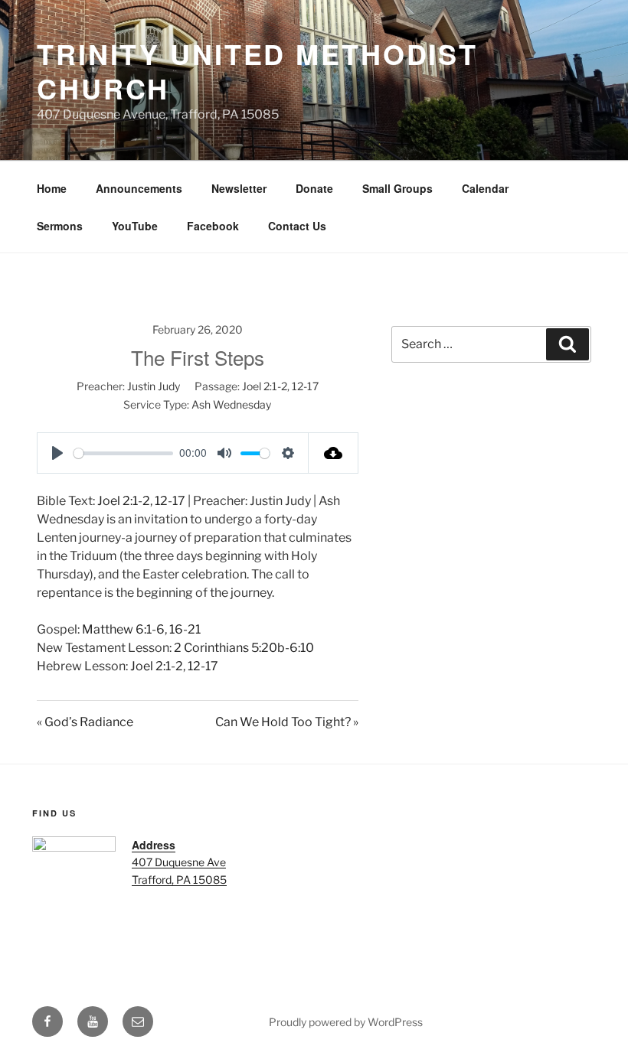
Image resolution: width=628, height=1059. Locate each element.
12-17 (305, 386)
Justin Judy (153, 386)
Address (153, 844)
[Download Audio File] (333, 453)
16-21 (185, 629)
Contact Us (297, 225)
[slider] (123, 453)
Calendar (485, 188)
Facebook (213, 225)
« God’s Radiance (85, 722)
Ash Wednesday (231, 404)
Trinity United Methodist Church (257, 71)
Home (52, 188)
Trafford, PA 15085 (179, 879)
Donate (314, 188)
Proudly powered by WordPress (346, 1021)
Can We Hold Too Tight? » (286, 722)
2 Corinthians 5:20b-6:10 (244, 647)
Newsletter (239, 188)
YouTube (135, 225)
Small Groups (397, 188)
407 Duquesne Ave (179, 861)
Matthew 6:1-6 (123, 629)
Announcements (139, 188)
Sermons (60, 225)
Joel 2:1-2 (264, 386)
